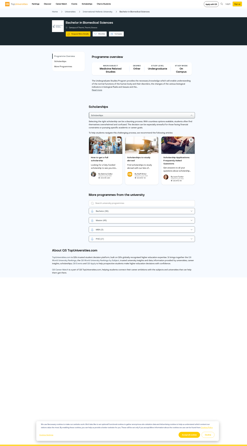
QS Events (78, 263)
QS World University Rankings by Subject (100, 260)
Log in (228, 4)
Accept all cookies (189, 435)
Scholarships (87, 4)
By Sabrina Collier (105, 174)
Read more (97, 90)
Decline (208, 435)
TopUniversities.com (61, 257)
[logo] (16, 4)
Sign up (237, 4)
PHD (100, 239)
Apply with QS (211, 4)
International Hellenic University (97, 11)
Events (74, 4)
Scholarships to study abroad (138, 159)
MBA (99, 229)
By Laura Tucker (177, 177)
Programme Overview (64, 56)
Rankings (35, 4)
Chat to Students (104, 4)
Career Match (61, 4)
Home (55, 11)
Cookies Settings (46, 435)
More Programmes (63, 66)
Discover (47, 4)
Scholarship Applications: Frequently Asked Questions (176, 160)
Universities (70, 11)
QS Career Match (60, 269)
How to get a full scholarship (99, 159)
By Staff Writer (141, 174)
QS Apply (91, 263)
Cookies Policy (207, 427)
